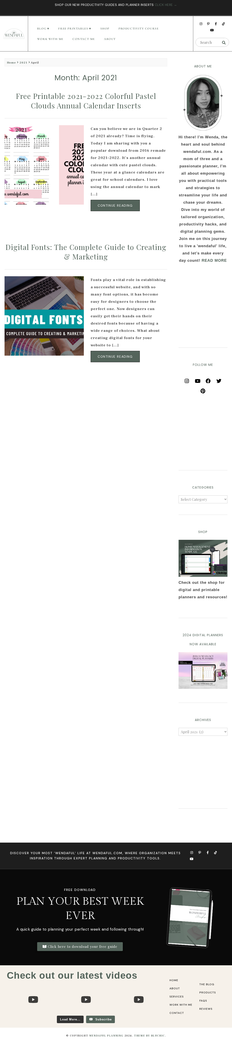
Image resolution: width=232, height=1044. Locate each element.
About (110, 39)
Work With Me (50, 39)
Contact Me (83, 39)
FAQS (203, 1000)
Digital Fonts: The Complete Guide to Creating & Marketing (85, 251)
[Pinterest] (203, 389)
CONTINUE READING (115, 205)
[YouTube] (197, 379)
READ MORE (214, 260)
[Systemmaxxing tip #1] (33, 1013)
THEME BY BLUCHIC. (150, 1035)
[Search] (224, 42)
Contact (176, 1013)
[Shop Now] (203, 558)
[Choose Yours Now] (203, 687)
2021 (23, 62)
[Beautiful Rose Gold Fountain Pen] (86, 1013)
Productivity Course (138, 28)
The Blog (206, 984)
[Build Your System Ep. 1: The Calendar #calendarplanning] (138, 1013)
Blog (41, 28)
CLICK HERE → (166, 5)
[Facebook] (208, 379)
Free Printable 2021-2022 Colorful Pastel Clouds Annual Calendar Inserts (86, 100)
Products (207, 992)
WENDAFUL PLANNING (106, 1035)
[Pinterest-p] (208, 24)
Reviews (206, 1009)
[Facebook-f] (216, 24)
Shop (104, 28)
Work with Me (180, 1005)
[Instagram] (201, 24)
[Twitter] (219, 379)
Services (176, 996)
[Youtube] (212, 30)
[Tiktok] (223, 24)
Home (11, 62)
